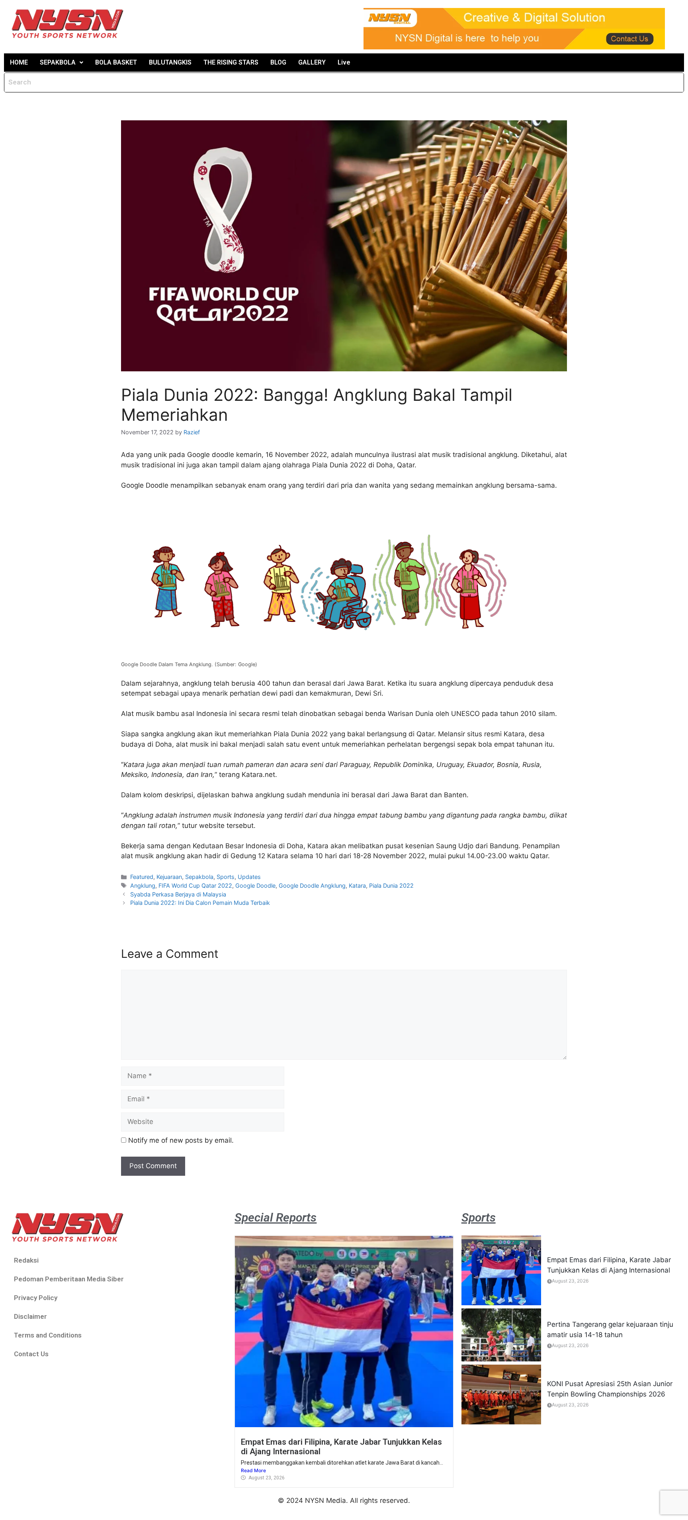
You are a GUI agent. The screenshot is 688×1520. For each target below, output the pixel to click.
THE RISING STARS (230, 62)
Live (344, 62)
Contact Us (31, 1354)
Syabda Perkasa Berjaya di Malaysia (178, 894)
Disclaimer (30, 1316)
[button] (61, 62)
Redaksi (26, 1260)
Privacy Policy (35, 1298)
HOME (19, 62)
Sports (226, 876)
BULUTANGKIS (170, 62)
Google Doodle (255, 885)
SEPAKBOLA (58, 62)
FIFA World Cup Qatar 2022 (195, 885)
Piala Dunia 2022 (391, 885)
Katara (357, 885)
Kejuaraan (169, 876)
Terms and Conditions (48, 1335)
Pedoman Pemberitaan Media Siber (69, 1279)
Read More (253, 1470)
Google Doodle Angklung (312, 885)
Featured (141, 876)
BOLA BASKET (116, 62)
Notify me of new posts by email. (181, 1140)
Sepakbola (199, 876)
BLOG (278, 62)
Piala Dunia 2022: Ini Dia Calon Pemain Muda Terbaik (200, 902)
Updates (249, 876)
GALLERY (312, 62)
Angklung (142, 885)
